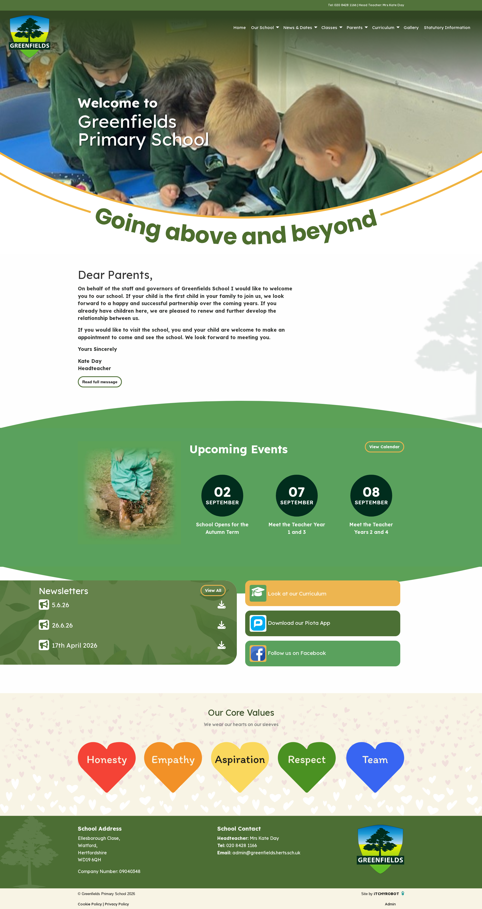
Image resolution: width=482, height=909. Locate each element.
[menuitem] (239, 27)
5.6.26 (60, 605)
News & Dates (297, 27)
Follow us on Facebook (296, 653)
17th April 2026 (74, 645)
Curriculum (383, 27)
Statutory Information (447, 27)
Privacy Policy (117, 904)
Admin (390, 904)
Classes (329, 27)
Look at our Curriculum (296, 593)
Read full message (99, 382)
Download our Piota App (298, 622)
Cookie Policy (90, 904)
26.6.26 (62, 625)
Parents (355, 27)
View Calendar (384, 446)
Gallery (411, 27)
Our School (262, 27)
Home (239, 27)
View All (213, 590)
